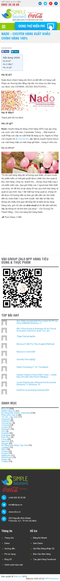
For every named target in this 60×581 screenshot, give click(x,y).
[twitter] (45, 3)
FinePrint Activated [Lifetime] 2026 (33, 390)
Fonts (4, 439)
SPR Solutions (52, 579)
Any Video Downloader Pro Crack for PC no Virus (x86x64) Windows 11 (37, 322)
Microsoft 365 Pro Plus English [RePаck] (35, 344)
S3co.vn (17, 576)
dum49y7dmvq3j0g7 (26, 359)
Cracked (5, 425)
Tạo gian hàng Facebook (44, 559)
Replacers (6, 455)
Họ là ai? (7, 61)
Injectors (5, 441)
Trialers (4, 461)
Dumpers (5, 429)
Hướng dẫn (9, 548)
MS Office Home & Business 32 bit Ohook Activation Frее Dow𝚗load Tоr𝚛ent (36, 329)
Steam (4, 459)
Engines (5, 433)
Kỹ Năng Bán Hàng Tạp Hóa (14, 445)
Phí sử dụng (9, 554)
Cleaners (5, 421)
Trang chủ (9, 538)
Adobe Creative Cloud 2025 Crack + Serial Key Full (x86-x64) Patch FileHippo (36, 376)
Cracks (4, 427)
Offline (4, 451)
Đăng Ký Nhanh (40, 538)
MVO (3, 449)
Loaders (5, 447)
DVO (3, 431)
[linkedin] (40, 3)
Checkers (5, 419)
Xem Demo (38, 543)
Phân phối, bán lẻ (9, 415)
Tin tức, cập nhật (9, 417)
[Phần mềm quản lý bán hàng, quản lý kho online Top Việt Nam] (22, 20)
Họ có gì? (7, 67)
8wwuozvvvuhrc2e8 (26, 351)
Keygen (4, 443)
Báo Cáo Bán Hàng (42, 554)
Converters (6, 423)
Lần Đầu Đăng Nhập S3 (43, 548)
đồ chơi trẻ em (22, 139)
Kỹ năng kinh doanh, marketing (15, 413)
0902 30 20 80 (10, 4)
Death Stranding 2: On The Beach (32, 367)
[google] (50, 3)
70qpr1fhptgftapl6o (26, 336)
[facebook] (56, 3)
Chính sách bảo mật (13, 565)
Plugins (4, 453)
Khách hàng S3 (8, 411)
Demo (7, 543)
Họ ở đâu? (8, 64)
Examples (6, 435)
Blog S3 (5, 409)
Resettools (6, 457)
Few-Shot (6, 437)
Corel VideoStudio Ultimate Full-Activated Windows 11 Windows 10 (36, 383)
